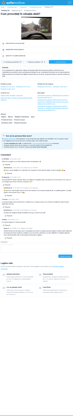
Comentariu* (4, 242)
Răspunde (7, 164)
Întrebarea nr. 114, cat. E (45, 86)
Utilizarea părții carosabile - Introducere (12, 95)
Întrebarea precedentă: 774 (13, 62)
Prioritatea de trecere (36, 7)
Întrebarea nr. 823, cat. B (8, 89)
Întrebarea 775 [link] (49, 7)
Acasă (2, 7)
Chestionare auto (12, 7)
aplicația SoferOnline (10, 138)
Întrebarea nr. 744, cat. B (8, 86)
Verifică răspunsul (61, 62)
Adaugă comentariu (65, 256)
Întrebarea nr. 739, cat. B (23, 86)
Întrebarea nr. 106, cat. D (60, 86)
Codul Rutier (47, 143)
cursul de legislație (37, 143)
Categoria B (23, 7)
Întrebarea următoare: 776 (35, 62)
